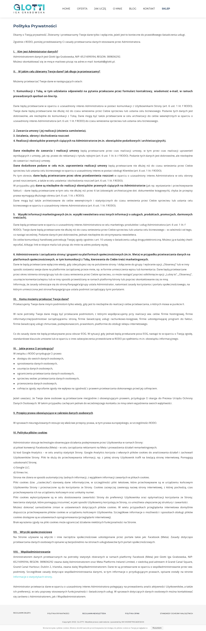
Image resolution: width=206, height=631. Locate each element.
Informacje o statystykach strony (32, 576)
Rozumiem (157, 628)
